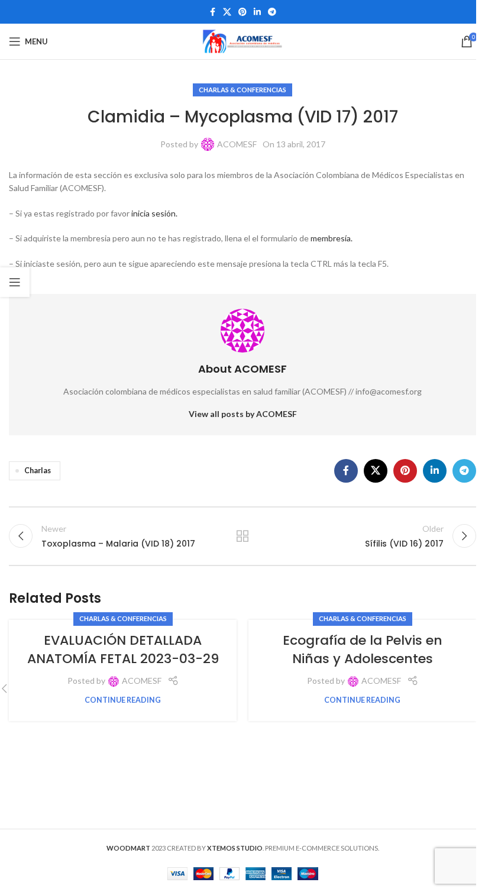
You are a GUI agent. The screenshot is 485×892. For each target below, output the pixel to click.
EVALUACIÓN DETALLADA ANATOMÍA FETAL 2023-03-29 (123, 649)
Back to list (242, 536)
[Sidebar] (15, 282)
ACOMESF (237, 144)
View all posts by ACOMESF (243, 414)
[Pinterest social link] (242, 12)
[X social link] (227, 12)
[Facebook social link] (212, 12)
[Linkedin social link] (257, 12)
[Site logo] (242, 40)
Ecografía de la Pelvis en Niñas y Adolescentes (362, 649)
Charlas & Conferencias (242, 89)
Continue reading (123, 700)
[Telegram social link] (272, 12)
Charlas (37, 470)
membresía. (332, 238)
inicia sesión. (154, 213)
